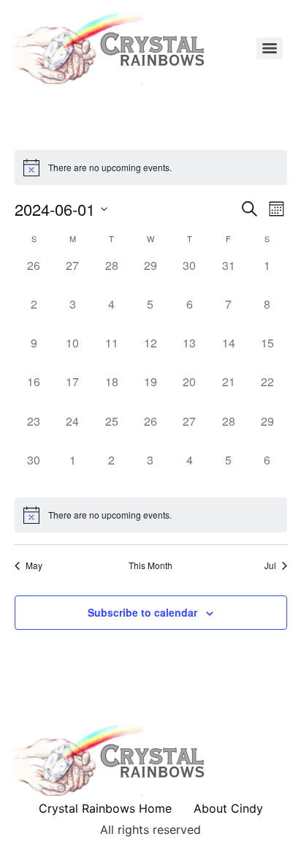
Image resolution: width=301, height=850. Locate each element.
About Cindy (228, 808)
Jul (270, 565)
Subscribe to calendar (142, 612)
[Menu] (269, 48)
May (34, 565)
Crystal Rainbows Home (105, 808)
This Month (150, 565)
